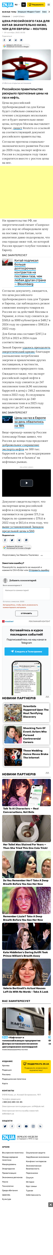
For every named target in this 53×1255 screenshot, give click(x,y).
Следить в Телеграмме (28, 651)
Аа (23, 5)
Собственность (33, 1195)
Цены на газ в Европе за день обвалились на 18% (30, 422)
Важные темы (9, 12)
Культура (6, 1199)
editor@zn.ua (8, 1114)
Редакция (7, 1070)
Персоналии (32, 1173)
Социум (29, 1177)
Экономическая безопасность (33, 1167)
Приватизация (9, 1173)
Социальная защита (35, 1153)
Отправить (26, 613)
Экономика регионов (12, 1177)
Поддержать (38, 5)
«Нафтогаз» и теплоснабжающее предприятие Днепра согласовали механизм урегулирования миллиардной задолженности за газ (21, 1043)
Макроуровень (9, 1164)
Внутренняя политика (12, 1153)
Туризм (29, 1190)
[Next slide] (48, 12)
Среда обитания (10, 1190)
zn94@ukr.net (38, 1106)
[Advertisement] (26, 192)
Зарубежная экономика (37, 1157)
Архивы (5, 1065)
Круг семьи (31, 1186)
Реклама (6, 1074)
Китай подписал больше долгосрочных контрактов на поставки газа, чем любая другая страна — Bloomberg (30, 272)
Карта (5, 1083)
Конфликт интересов (36, 1161)
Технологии (8, 1186)
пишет (17, 128)
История (30, 1182)
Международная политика (10, 1158)
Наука (5, 1182)
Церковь (6, 1195)
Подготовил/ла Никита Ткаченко (20, 555)
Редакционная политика (14, 1079)
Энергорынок (8, 1169)
